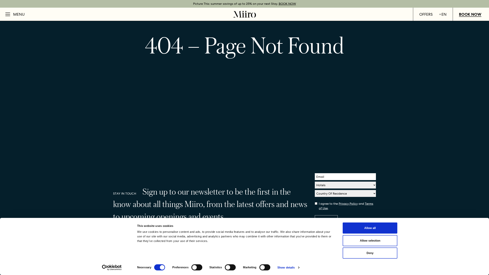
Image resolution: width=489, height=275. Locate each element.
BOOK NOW (287, 4)
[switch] (196, 267)
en (444, 14)
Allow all (370, 228)
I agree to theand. (346, 206)
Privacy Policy (348, 204)
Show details (286, 267)
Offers (426, 14)
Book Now (470, 14)
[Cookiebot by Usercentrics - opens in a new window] (112, 267)
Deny (370, 253)
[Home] (244, 14)
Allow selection (370, 240)
